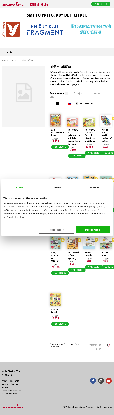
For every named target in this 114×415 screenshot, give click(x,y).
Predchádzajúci (96, 344)
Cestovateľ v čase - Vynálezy (73, 255)
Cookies (6, 387)
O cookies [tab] (94, 187)
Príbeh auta (105, 254)
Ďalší (98, 349)
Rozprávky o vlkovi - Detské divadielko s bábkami (90, 135)
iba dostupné (86, 103)
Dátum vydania (57, 93)
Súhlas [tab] (19, 187)
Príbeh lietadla (88, 254)
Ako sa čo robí (54, 311)
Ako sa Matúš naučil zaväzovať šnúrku (107, 135)
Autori (14, 60)
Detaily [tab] (57, 187)
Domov (5, 60)
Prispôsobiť (55, 229)
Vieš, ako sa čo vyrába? (55, 257)
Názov (97, 93)
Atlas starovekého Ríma (57, 132)
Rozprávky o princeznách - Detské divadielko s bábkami (74, 136)
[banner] (13, 3)
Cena (52, 97)
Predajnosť (79, 93)
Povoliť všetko (92, 229)
